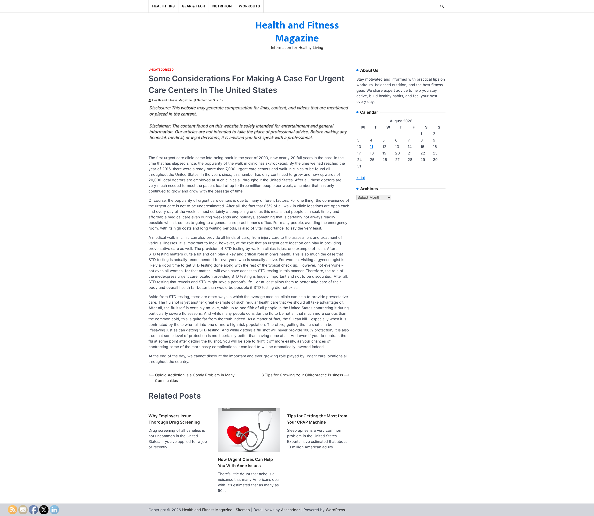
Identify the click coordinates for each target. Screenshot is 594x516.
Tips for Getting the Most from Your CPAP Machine (317, 418)
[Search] (442, 6)
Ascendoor (290, 509)
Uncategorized (161, 69)
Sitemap (243, 509)
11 (371, 147)
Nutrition (222, 6)
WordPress (335, 509)
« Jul (360, 178)
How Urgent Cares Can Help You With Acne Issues (245, 462)
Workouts (249, 6)
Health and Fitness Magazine (297, 32)
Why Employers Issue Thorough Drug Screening (174, 418)
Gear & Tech (193, 6)
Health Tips (163, 6)
